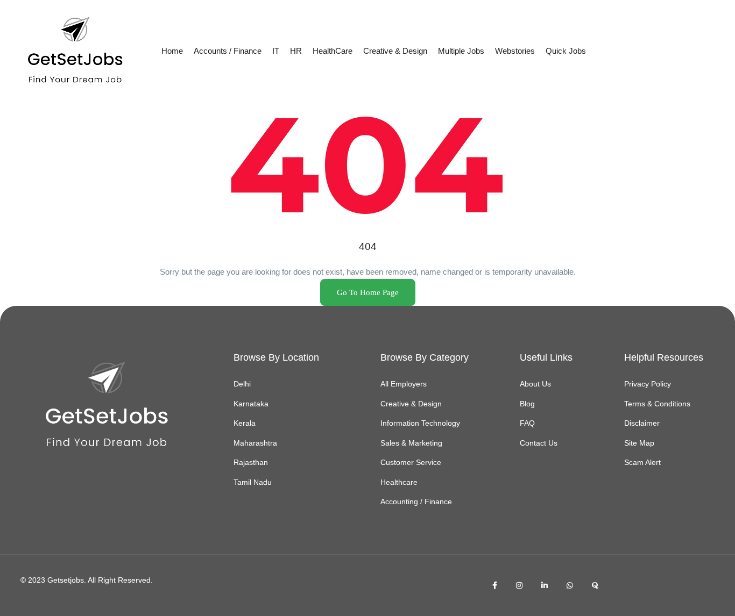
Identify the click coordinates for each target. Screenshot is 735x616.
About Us (535, 383)
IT (275, 50)
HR (296, 50)
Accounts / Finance (228, 50)
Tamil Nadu (253, 482)
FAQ (527, 423)
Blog (527, 403)
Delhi (242, 383)
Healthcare (399, 482)
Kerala (245, 423)
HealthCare (332, 50)
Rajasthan (251, 462)
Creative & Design (395, 50)
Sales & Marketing (411, 443)
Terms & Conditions (657, 403)
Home (172, 50)
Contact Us (538, 443)
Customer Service (410, 462)
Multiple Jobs (461, 50)
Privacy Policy (647, 383)
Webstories (515, 50)
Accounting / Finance (416, 501)
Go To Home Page (368, 292)
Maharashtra (255, 443)
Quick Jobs (566, 50)
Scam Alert (642, 462)
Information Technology (420, 423)
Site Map (639, 443)
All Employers (403, 383)
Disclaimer (642, 423)
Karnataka (251, 403)
